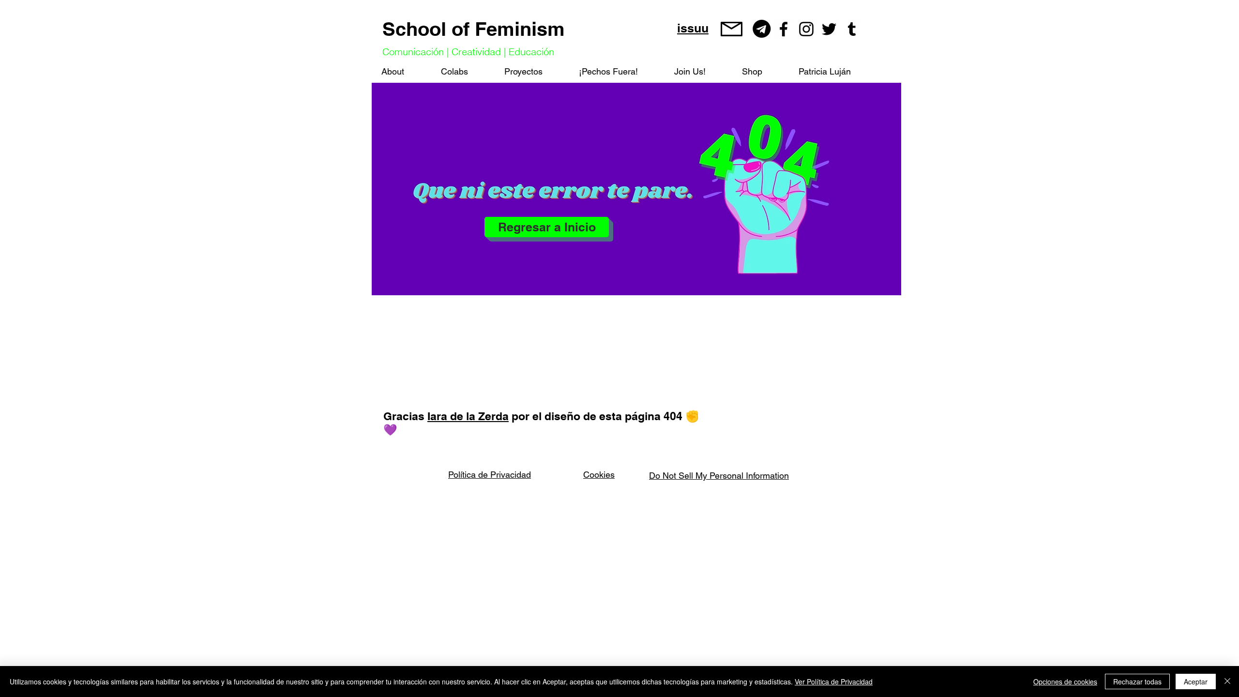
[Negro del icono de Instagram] (806, 29)
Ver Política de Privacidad (834, 681)
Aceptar (1196, 681)
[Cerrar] (1227, 681)
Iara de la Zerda (468, 416)
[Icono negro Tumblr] (851, 29)
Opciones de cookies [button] (1065, 681)
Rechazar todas (1137, 681)
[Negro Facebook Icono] (783, 29)
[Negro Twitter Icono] (829, 29)
